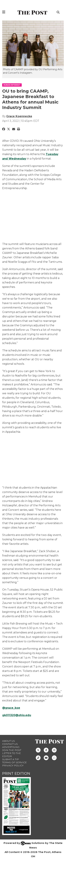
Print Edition (16, 773)
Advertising (10, 747)
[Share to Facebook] (3, 129)
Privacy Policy (13, 765)
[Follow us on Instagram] (54, 749)
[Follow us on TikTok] (38, 757)
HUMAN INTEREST (11, 85)
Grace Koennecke (19, 116)
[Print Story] (18, 129)
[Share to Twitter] (8, 129)
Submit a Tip (10, 759)
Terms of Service (14, 762)
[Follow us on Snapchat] (54, 757)
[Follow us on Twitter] (38, 749)
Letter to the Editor (11, 755)
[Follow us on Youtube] (46, 757)
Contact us (10, 743)
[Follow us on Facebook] (46, 749)
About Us (8, 740)
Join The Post (11, 750)
